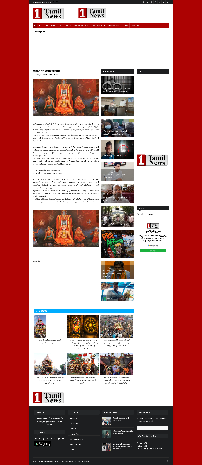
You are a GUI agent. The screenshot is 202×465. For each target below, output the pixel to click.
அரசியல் (68, 25)
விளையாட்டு (135, 25)
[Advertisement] (101, 51)
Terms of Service (76, 439)
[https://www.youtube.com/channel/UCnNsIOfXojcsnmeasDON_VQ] (122, 13)
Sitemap (73, 450)
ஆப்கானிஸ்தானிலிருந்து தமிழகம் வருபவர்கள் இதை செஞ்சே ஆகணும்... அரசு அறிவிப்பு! (116, 251)
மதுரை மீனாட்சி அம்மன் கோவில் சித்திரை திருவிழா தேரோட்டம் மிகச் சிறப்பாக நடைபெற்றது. (50, 380)
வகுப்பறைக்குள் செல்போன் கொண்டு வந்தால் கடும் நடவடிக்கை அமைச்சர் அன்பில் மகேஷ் (115, 174)
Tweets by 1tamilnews (145, 214)
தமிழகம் (45, 25)
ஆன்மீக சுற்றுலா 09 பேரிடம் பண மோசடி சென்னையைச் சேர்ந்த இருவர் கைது (116, 89)
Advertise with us (76, 445)
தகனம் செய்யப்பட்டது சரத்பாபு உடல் (115, 224)
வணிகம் (125, 25)
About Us (73, 418)
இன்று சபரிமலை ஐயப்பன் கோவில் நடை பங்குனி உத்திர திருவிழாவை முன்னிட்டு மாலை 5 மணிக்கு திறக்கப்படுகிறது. (117, 380)
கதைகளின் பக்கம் (114, 25)
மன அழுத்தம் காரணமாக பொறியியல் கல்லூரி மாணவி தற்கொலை (122, 446)
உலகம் (61, 25)
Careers (73, 429)
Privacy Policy (75, 434)
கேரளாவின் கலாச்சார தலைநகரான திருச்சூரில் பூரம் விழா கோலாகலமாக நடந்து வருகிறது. (83, 380)
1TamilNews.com (47, 461)
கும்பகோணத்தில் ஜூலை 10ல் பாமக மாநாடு (115, 198)
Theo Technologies (82, 461)
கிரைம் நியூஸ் (78, 25)
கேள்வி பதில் (101, 25)
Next (173, 240)
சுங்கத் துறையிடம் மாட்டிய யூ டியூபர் (115, 298)
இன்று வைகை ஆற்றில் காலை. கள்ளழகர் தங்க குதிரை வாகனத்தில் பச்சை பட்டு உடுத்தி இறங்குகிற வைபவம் (116, 343)
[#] (153, 160)
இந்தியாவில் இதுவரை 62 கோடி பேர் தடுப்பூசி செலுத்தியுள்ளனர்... (115, 132)
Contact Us (74, 423)
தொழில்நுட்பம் (90, 25)
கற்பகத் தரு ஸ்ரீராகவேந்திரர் (46, 70)
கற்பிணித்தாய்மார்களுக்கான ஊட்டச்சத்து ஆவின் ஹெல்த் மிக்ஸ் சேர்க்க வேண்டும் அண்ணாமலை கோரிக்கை (115, 272)
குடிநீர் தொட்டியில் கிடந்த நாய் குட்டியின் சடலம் (116, 111)
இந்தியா (53, 25)
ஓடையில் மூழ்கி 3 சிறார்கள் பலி (113, 156)
